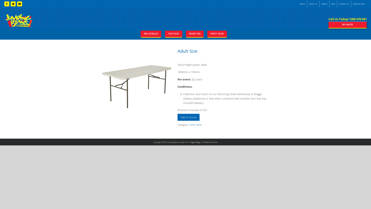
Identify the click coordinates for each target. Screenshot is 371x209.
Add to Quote (188, 117)
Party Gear (195, 124)
